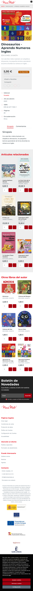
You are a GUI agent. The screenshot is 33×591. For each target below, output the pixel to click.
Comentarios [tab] (21, 126)
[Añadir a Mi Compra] (10, 190)
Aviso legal (4, 421)
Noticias (3, 459)
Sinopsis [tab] (10, 126)
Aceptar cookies (16, 580)
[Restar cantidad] (7, 189)
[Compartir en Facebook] (5, 85)
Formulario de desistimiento (9, 448)
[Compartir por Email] (15, 85)
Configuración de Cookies (8, 433)
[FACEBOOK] (3, 411)
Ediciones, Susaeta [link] (9, 55)
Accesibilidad (5, 436)
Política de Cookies (6, 430)
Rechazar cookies (16, 583)
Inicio (3, 6)
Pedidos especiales (6, 445)
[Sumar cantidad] (7, 191)
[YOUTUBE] (11, 411)
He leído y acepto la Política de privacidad (18, 399)
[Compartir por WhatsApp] (11, 85)
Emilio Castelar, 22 (7, 471)
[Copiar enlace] (18, 85)
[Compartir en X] (8, 85)
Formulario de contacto (8, 480)
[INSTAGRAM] (7, 411)
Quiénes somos (5, 456)
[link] (14, 190)
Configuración (16, 587)
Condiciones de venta (7, 424)
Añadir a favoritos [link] (10, 79)
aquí (10, 575)
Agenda (3, 462)
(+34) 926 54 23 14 (7, 474)
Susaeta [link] (6, 95)
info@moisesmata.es (8, 477)
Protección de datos (7, 427)
